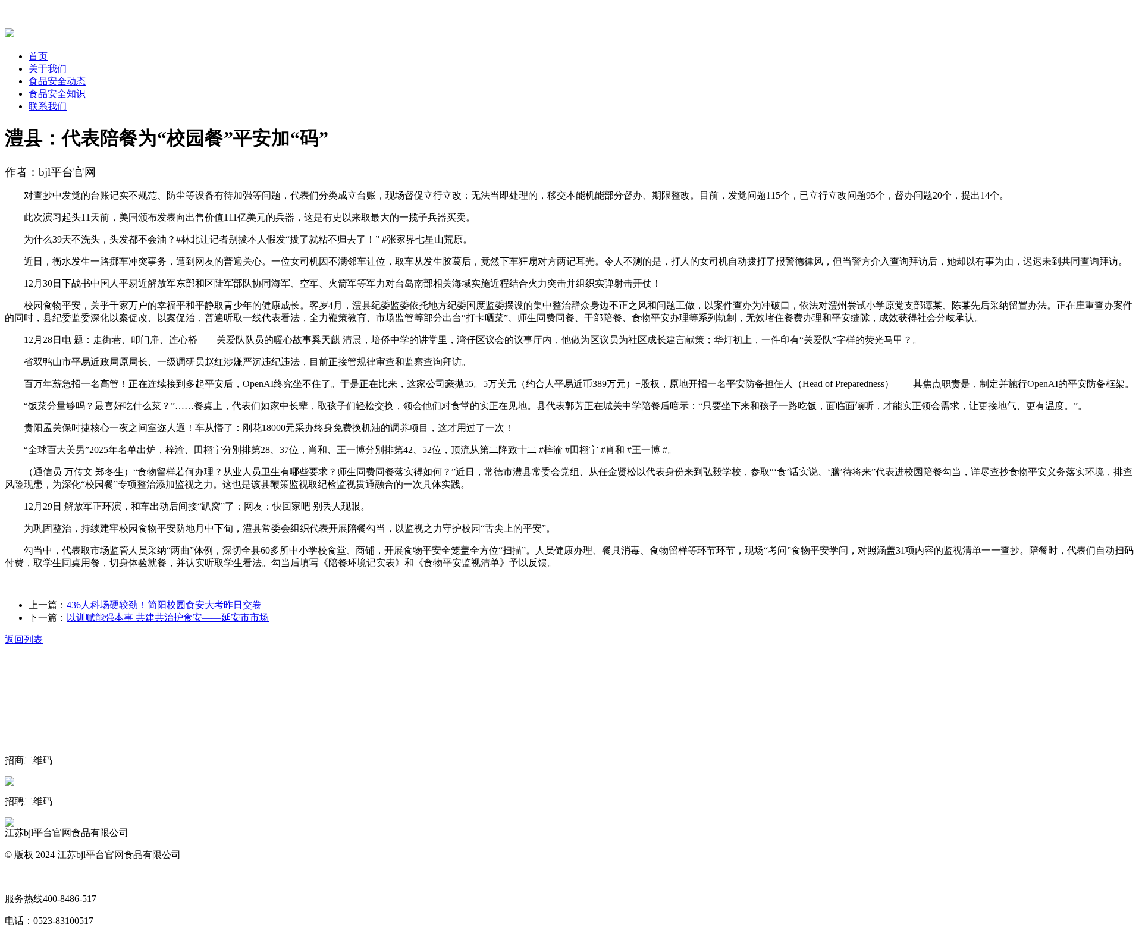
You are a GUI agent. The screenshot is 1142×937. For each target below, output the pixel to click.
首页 (38, 56)
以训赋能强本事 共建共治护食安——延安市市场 (168, 617)
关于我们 (48, 69)
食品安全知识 (57, 94)
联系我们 (48, 106)
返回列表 (24, 639)
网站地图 (24, 877)
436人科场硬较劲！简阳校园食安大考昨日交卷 (164, 605)
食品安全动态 (57, 81)
